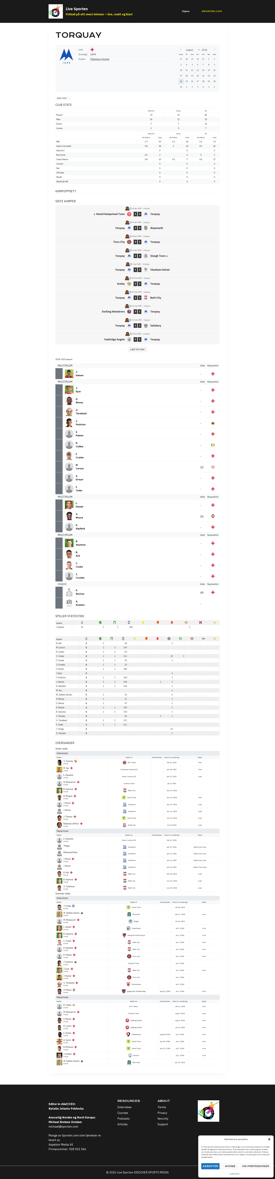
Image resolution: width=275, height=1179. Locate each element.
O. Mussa (60, 703)
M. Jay (59, 690)
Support (163, 1124)
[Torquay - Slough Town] (137, 254)
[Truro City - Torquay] (137, 240)
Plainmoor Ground (99, 59)
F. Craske (60, 660)
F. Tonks (59, 724)
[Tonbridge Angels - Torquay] (137, 337)
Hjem (186, 11)
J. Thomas (60, 716)
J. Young (60, 729)
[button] (269, 1139)
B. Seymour (61, 712)
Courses (122, 1113)
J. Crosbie (60, 664)
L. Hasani (60, 682)
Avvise (230, 1166)
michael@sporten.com (63, 1126)
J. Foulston (61, 677)
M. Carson (60, 647)
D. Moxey (60, 699)
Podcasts (123, 1118)
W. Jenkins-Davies (64, 694)
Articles (122, 1124)
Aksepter (210, 1166)
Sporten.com (212, 11)
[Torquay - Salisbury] (137, 323)
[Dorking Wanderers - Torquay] (137, 309)
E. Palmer (60, 707)
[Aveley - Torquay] (137, 282)
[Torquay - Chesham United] (137, 268)
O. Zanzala (61, 733)
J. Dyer (59, 673)
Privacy (162, 1113)
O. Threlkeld (61, 720)
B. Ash (59, 643)
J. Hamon (60, 627)
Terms (162, 1107)
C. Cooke (60, 656)
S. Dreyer (60, 669)
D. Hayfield (61, 686)
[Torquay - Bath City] (137, 296)
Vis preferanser (255, 1166)
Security (163, 1118)
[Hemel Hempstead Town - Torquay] (137, 212)
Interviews (124, 1107)
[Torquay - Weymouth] (137, 226)
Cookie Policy (234, 1173)
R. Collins (60, 652)
